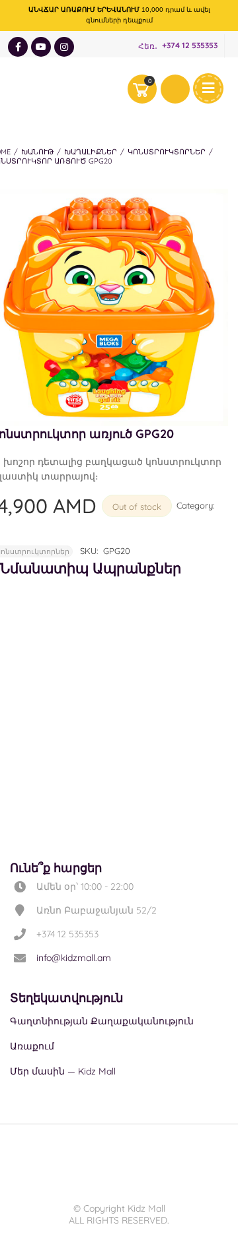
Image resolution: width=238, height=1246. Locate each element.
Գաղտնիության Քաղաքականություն (102, 1021)
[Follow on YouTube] (41, 47)
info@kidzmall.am (73, 958)
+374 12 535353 (190, 46)
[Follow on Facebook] (18, 47)
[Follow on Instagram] (64, 47)
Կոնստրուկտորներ (167, 151)
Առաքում (32, 1046)
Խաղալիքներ (90, 151)
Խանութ (37, 151)
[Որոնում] (175, 89)
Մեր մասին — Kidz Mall (63, 1071)
